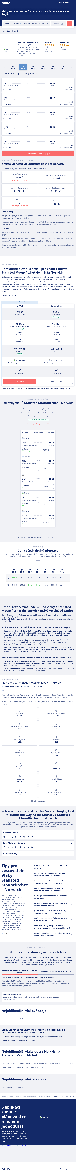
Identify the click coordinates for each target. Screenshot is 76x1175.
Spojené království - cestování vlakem (29, 1096)
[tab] (12, 73)
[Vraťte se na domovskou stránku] (6, 3)
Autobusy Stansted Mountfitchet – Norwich (18, 1041)
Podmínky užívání (46, 1169)
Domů (4, 1096)
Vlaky (11, 1096)
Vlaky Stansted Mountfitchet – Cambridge (17, 1068)
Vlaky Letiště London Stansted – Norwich (17, 1087)
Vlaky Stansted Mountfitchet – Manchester (17, 1019)
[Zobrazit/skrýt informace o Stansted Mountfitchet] (71, 997)
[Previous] (8, 570)
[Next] (71, 67)
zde (58, 537)
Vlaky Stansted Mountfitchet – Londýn (16, 1063)
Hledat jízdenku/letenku (20, 180)
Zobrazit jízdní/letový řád (19, 206)
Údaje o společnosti (29, 1169)
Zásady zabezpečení (63, 1169)
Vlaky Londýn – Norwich (35, 1068)
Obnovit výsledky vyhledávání (36, 424)
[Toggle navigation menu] (73, 3)
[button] (45, 23)
